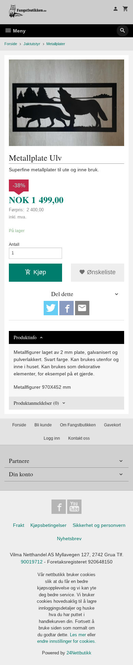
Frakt (18, 525)
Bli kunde (43, 425)
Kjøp (39, 272)
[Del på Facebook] (66, 308)
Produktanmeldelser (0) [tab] (36, 403)
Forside (10, 44)
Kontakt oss (79, 438)
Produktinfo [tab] (25, 337)
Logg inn (52, 438)
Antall (14, 244)
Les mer (78, 634)
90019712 (32, 561)
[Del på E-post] (82, 308)
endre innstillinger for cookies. (66, 641)
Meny (19, 31)
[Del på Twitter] (51, 308)
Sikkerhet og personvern (99, 525)
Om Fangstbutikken (78, 425)
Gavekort (112, 425)
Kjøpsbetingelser (48, 525)
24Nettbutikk (78, 652)
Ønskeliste (100, 272)
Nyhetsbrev (69, 538)
